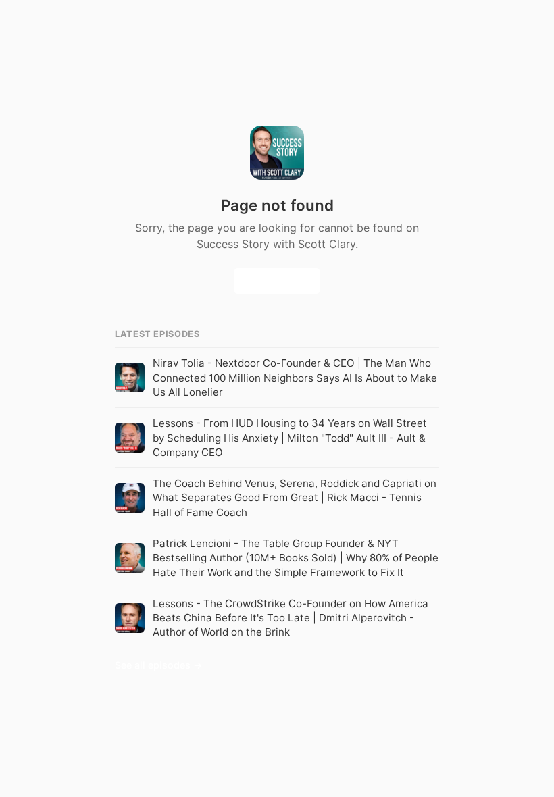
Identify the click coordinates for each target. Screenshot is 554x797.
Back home (277, 281)
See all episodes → (159, 665)
